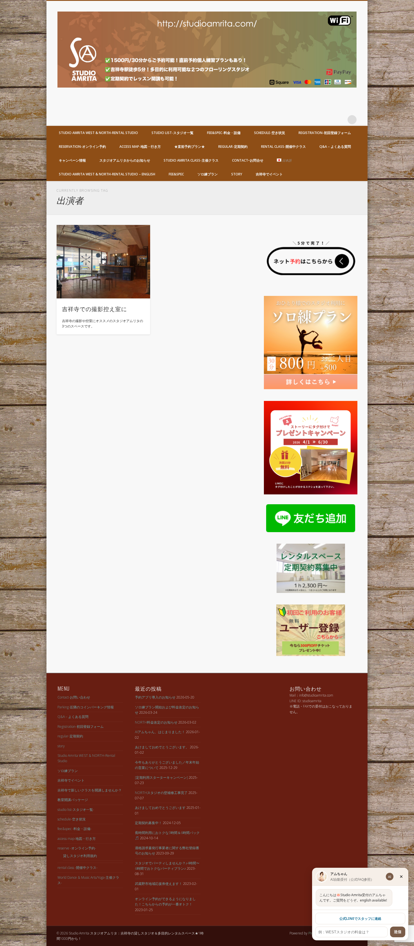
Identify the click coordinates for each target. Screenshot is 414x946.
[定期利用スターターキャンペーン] (161, 777)
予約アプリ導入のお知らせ (155, 697)
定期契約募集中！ (148, 822)
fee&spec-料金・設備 (224, 132)
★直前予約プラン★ (189, 146)
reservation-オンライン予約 (82, 146)
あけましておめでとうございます (160, 807)
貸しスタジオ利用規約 (80, 855)
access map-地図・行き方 (140, 146)
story (236, 174)
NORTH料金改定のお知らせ (156, 722)
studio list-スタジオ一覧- (75, 809)
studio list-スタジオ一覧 (172, 132)
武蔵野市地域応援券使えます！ (158, 883)
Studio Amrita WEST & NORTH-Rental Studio (98, 132)
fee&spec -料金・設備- (74, 828)
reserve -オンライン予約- (76, 848)
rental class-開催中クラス (283, 146)
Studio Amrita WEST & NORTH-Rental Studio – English (107, 174)
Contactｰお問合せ (247, 160)
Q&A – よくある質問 (335, 146)
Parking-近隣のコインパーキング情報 (85, 707)
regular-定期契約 (233, 146)
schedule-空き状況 (269, 132)
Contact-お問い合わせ (73, 697)
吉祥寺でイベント (269, 174)
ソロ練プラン (207, 174)
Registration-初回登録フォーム (325, 132)
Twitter (328, 119)
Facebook (317, 119)
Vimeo (340, 119)
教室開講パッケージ (72, 799)
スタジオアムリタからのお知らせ (124, 160)
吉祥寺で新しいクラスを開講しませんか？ (89, 790)
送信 (397, 932)
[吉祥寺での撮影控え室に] (103, 261)
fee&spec (176, 174)
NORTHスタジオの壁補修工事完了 (161, 792)
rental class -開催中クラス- (77, 867)
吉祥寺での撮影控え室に (94, 308)
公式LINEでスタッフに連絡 (360, 918)
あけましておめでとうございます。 (162, 747)
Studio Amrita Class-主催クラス (191, 160)
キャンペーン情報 (72, 160)
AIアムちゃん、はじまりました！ (160, 731)
